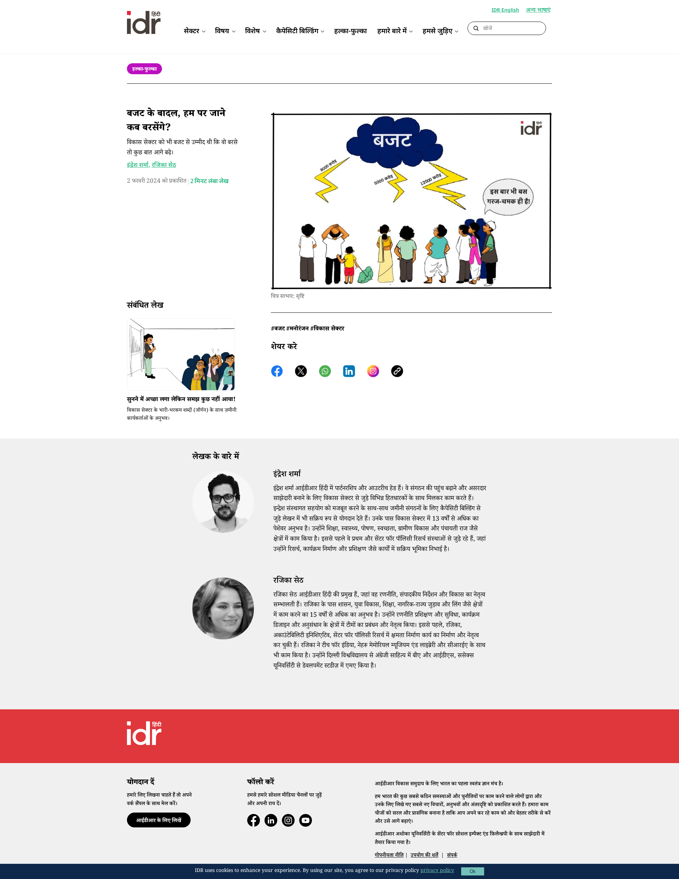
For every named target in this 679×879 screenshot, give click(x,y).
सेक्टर (191, 31)
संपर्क (452, 856)
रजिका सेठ (164, 165)
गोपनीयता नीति (389, 856)
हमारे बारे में (392, 31)
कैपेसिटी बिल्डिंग (297, 31)
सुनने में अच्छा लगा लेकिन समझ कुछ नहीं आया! (181, 400)
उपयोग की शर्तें (424, 856)
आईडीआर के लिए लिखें (158, 821)
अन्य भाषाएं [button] (538, 11)
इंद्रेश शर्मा (138, 165)
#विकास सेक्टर (327, 329)
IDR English (505, 10)
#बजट (278, 329)
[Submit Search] (476, 28)
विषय (222, 31)
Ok (473, 871)
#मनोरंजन (297, 329)
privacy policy (437, 871)
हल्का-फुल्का (350, 31)
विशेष (252, 31)
